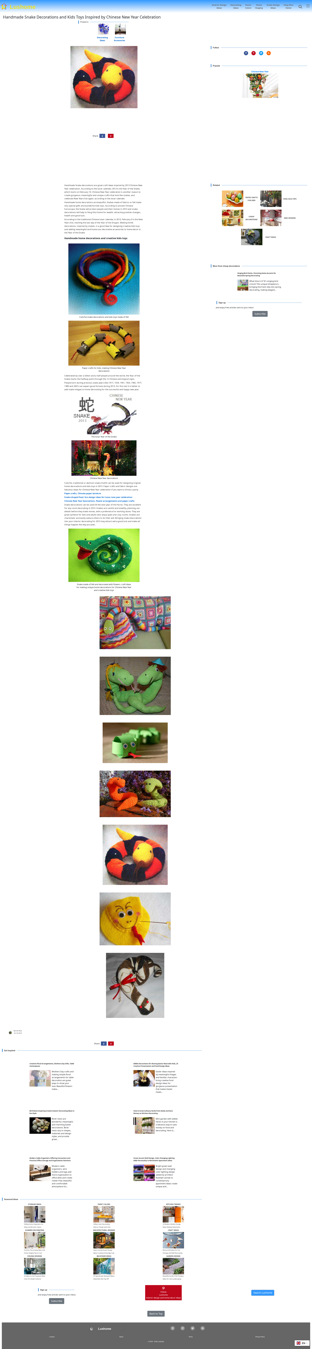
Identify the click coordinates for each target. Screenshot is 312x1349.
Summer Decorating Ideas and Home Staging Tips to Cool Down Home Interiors (34, 1253)
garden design (173, 1256)
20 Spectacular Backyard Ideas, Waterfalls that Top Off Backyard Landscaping (104, 1279)
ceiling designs (34, 1256)
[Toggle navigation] (308, 6)
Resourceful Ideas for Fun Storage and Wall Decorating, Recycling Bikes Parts (173, 1253)
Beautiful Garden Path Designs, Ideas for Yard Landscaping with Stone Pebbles (173, 1279)
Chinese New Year (260, 71)
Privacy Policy (260, 1337)
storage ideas (34, 1204)
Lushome (23, 6)
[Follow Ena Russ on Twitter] (261, 53)
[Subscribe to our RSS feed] (269, 53)
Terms (191, 1337)
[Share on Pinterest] (111, 136)
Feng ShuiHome (288, 6)
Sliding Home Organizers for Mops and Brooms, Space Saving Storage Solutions (33, 1227)
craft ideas (173, 1230)
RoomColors (248, 6)
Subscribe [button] (260, 314)
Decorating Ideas (102, 37)
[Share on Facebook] (102, 136)
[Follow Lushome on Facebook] (246, 53)
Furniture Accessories (119, 37)
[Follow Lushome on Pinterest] (253, 53)
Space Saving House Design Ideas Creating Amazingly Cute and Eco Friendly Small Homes (103, 1253)
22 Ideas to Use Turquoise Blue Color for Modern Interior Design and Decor (34, 1279)
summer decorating (34, 1230)
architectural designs (104, 1230)
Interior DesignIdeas (219, 6)
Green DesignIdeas (273, 6)
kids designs (290, 218)
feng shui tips (290, 199)
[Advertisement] (156, 162)
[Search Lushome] (299, 6)
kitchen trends (173, 1204)
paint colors (104, 1204)
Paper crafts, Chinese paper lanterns (82, 493)
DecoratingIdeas (235, 6)
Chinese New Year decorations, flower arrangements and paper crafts (99, 501)
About (121, 1337)
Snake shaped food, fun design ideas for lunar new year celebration (98, 497)
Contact (51, 1337)
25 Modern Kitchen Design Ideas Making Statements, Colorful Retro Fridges (172, 1227)
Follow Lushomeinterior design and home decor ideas (163, 1295)
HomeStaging (259, 6)
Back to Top (156, 1313)
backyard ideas (104, 1256)
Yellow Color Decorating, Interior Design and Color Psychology (102, 1227)
